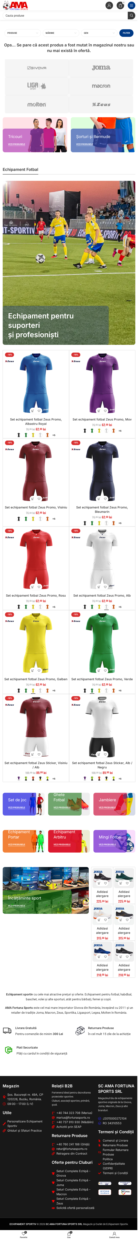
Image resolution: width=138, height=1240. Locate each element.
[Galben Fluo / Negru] (47, 778)
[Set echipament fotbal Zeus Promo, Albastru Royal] (36, 383)
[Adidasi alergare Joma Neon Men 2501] (124, 952)
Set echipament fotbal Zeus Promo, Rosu (36, 595)
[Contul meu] (109, 5)
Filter (126, 33)
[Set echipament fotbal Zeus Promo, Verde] (102, 643)
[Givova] (36, 68)
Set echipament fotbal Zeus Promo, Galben (35, 679)
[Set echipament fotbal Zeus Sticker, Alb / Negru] (102, 727)
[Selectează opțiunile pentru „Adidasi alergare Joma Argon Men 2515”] (121, 883)
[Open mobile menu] (131, 5)
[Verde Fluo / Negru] (26, 778)
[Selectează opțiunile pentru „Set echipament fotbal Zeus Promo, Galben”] (33, 671)
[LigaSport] (36, 86)
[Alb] (40, 435)
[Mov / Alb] (19, 778)
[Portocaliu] (47, 435)
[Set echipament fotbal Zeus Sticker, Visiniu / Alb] (36, 727)
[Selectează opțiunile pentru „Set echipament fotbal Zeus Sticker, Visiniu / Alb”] (33, 754)
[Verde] (26, 435)
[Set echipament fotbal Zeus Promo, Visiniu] (36, 471)
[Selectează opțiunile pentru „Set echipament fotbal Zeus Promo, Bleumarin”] (99, 499)
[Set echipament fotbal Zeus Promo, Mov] (102, 383)
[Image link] (104, 1183)
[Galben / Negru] (40, 778)
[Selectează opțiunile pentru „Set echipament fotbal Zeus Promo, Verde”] (99, 671)
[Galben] (33, 435)
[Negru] (19, 435)
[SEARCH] (131, 15)
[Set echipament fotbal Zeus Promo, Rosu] (36, 559)
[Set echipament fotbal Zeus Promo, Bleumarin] (102, 471)
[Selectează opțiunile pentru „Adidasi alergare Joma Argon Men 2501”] (99, 883)
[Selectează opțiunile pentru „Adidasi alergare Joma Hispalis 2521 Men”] (121, 920)
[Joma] (101, 68)
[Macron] (101, 86)
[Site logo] (15, 5)
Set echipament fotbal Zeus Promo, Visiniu (36, 507)
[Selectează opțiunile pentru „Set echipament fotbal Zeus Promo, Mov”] (99, 411)
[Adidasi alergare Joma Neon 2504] (102, 952)
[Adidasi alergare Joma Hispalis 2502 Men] (102, 915)
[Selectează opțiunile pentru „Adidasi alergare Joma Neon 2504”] (99, 957)
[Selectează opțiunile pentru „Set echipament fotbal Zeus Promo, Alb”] (99, 587)
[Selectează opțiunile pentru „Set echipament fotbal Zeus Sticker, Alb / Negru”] (99, 754)
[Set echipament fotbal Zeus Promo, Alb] (102, 559)
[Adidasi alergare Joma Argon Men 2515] (124, 878)
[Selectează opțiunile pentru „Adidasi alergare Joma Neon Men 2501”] (121, 957)
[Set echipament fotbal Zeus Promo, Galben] (36, 643)
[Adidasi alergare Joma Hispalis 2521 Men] (124, 915)
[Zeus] (101, 104)
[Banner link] (35, 134)
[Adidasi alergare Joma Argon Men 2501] (102, 878)
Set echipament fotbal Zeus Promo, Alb (102, 595)
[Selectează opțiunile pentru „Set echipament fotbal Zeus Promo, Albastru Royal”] (33, 411)
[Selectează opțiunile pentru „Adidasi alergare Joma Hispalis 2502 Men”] (99, 920)
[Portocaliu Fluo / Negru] (33, 778)
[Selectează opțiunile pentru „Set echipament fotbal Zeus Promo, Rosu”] (33, 587)
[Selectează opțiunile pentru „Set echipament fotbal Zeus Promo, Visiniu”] (33, 499)
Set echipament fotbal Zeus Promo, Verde (102, 679)
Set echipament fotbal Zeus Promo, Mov (102, 419)
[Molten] (36, 104)
